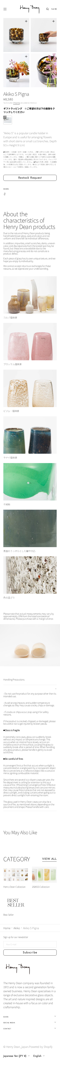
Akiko (17, 928)
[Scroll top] (55, 1061)
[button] (5, 9)
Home (6, 928)
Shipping (16, 102)
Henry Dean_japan (17, 1047)
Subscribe (30, 952)
